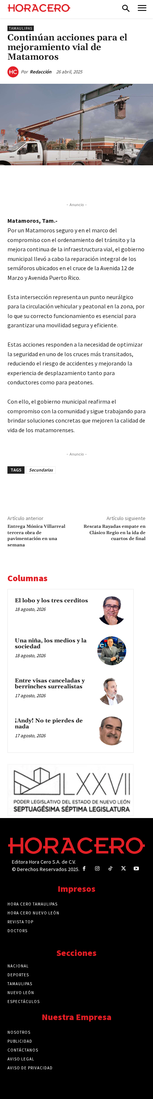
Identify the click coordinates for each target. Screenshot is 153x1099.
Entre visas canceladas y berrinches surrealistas (50, 684)
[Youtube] (136, 868)
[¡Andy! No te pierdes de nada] (111, 730)
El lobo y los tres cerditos (51, 600)
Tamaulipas (20, 28)
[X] (55, 182)
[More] (124, 182)
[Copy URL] (106, 182)
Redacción (40, 72)
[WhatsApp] (72, 182)
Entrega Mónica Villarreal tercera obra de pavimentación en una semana (36, 535)
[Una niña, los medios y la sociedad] (111, 650)
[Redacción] (14, 71)
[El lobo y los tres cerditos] (111, 610)
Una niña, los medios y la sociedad (51, 644)
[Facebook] (38, 182)
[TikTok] (110, 868)
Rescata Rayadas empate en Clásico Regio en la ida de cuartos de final (115, 533)
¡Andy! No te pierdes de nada (49, 724)
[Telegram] (89, 182)
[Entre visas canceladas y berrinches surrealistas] (111, 690)
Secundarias (41, 470)
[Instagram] (97, 868)
